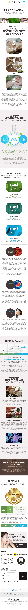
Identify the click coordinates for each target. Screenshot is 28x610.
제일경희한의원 (14, 2)
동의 (12, 581)
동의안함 (16, 581)
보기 (9, 581)
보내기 (23, 576)
